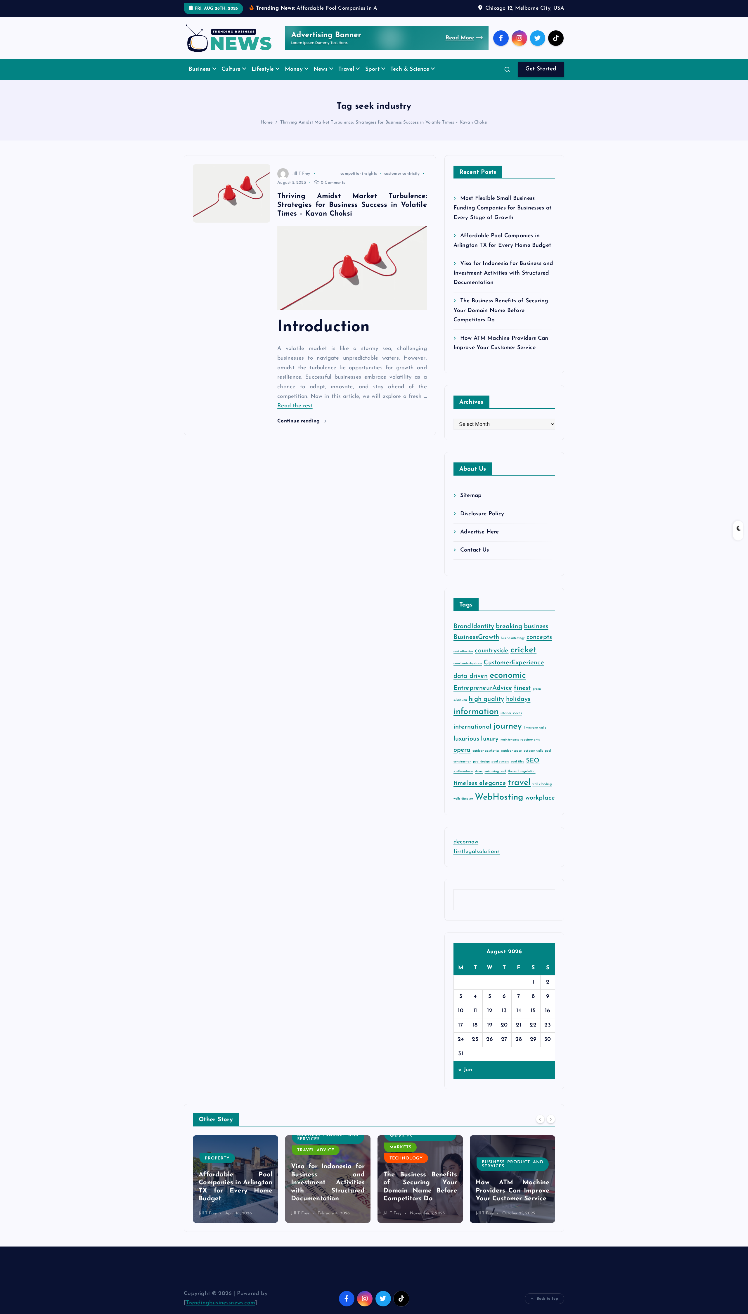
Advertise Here (479, 541)
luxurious (466, 748)
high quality (486, 708)
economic (508, 684)
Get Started (540, 78)
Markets (308, 1156)
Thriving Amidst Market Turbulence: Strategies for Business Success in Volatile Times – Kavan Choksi (383, 131)
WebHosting (499, 806)
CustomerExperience (514, 672)
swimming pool (495, 780)
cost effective (463, 660)
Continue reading (299, 430)
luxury (489, 748)
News (321, 78)
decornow (466, 851)
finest (522, 697)
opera (462, 759)
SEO (533, 770)
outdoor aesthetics (485, 759)
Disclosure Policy (482, 523)
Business (200, 78)
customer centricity (402, 182)
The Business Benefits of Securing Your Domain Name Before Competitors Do (500, 319)
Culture (230, 78)
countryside (491, 659)
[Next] (550, 1128)
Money (294, 78)
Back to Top (547, 1307)
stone (479, 780)
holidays (518, 708)
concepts (539, 646)
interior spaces (511, 722)
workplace (540, 807)
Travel (346, 78)
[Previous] (540, 1128)
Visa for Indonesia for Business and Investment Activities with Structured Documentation (503, 282)
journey (507, 735)
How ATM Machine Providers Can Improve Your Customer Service (420, 1199)
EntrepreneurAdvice (482, 697)
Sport (372, 78)
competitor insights (358, 182)
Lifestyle (263, 78)
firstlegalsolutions (476, 860)
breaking (509, 635)
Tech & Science (409, 78)
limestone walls (535, 736)
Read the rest (295, 415)
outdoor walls (533, 759)
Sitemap (471, 504)
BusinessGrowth (476, 646)
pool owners (500, 770)
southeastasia (463, 780)
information (476, 720)
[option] (235, 1188)
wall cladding (542, 793)
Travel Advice (223, 1159)
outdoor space (511, 759)
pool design (481, 770)
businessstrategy (512, 647)
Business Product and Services (235, 1146)
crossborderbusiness (467, 672)
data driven (470, 685)
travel (519, 792)
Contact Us (474, 559)
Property (494, 1167)
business (536, 635)
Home (267, 131)
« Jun (465, 1078)
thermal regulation (521, 780)
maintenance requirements (520, 748)
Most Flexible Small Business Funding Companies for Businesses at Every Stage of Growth (502, 217)
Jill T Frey (301, 182)
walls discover (463, 807)
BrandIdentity (473, 635)
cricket (523, 659)
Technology (313, 1167)
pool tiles (517, 770)
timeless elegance (479, 792)
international (472, 736)
